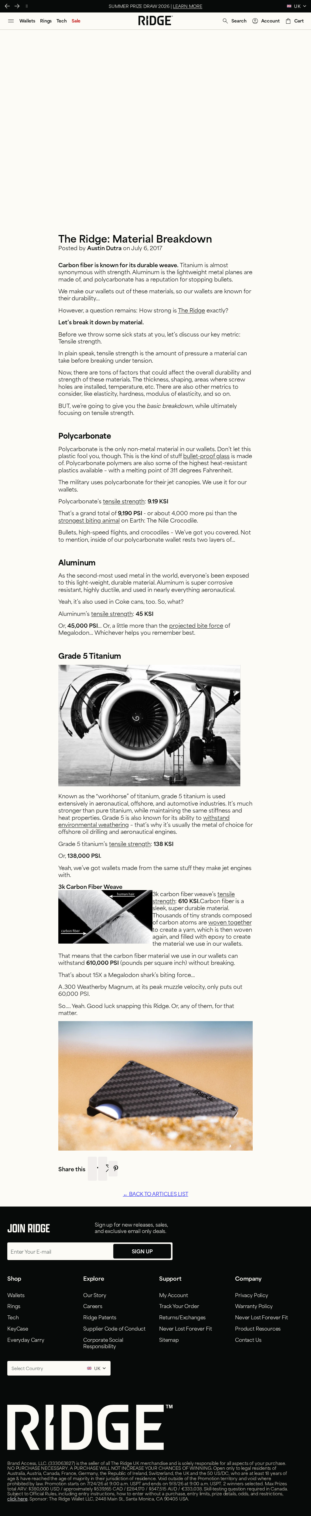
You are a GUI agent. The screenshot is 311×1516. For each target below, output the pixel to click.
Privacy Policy (251, 1295)
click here (17, 1498)
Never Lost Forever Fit (185, 1328)
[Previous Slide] (7, 6)
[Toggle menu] (11, 21)
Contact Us (248, 1339)
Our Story (94, 1295)
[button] (234, 20)
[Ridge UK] (155, 21)
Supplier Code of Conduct (114, 1328)
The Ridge (191, 310)
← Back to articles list (155, 1193)
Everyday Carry (25, 1339)
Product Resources (258, 1328)
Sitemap (169, 1339)
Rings (13, 1306)
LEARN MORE (187, 5)
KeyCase (17, 1328)
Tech (13, 1317)
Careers (92, 1306)
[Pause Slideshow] (26, 6)
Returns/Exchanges (182, 1317)
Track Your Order (179, 1306)
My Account (173, 1295)
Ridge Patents (99, 1317)
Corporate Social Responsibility (103, 1342)
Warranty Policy (254, 1306)
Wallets (16, 1295)
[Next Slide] (17, 6)
